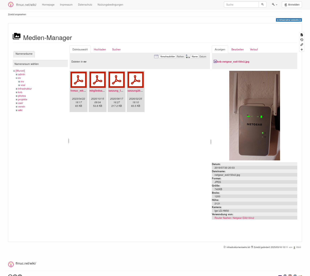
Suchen (116, 49)
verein (21, 106)
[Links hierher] (301, 44)
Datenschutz (85, 4)
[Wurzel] (20, 70)
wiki (20, 110)
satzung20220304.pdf (141, 90)
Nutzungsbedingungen (110, 4)
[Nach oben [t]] (301, 49)
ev (19, 78)
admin (21, 74)
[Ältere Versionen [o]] (301, 39)
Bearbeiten (237, 49)
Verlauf (254, 49)
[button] (274, 4)
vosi (23, 85)
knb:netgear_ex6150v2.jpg (233, 61)
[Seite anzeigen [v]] (301, 34)
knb (20, 92)
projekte (22, 99)
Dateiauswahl (80, 49)
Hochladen (100, 49)
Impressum (66, 4)
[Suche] (262, 4)
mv (22, 81)
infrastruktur (25, 88)
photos (22, 95)
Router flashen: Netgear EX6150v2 (234, 218)
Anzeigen (220, 49)
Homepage (48, 4)
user (20, 103)
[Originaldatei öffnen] (254, 115)
